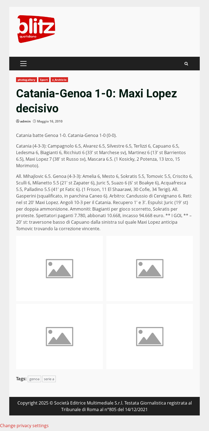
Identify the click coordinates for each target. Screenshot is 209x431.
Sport (44, 80)
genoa (34, 378)
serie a (49, 378)
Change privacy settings (24, 426)
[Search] (186, 63)
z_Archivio (59, 80)
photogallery (26, 80)
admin (25, 121)
